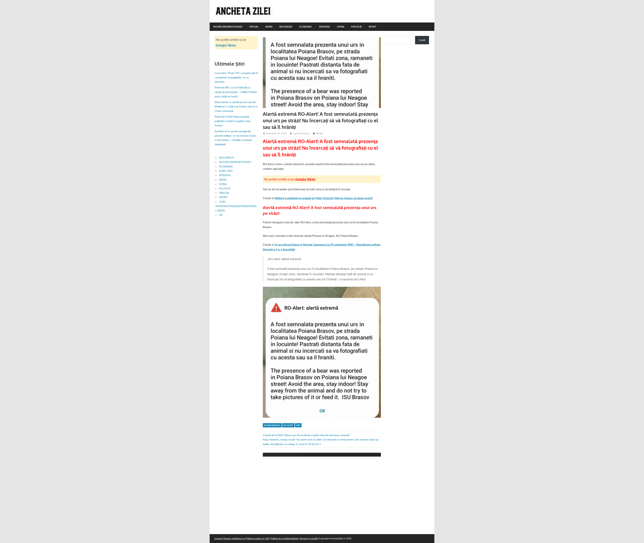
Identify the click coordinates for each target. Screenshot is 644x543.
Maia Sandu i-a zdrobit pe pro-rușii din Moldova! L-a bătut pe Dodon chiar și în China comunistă (236, 106)
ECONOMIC (305, 26)
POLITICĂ (356, 26)
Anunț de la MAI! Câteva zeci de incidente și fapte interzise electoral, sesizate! (307, 435)
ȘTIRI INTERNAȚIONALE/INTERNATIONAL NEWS (236, 206)
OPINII (340, 26)
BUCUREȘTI (285, 26)
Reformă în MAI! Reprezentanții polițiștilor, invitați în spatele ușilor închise (233, 121)
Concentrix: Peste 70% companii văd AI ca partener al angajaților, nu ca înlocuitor (236, 77)
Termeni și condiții (308, 538)
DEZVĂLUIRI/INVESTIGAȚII (227, 26)
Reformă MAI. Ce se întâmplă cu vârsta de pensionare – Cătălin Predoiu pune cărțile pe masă (236, 92)
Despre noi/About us (234, 538)
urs (298, 425)
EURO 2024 (225, 170)
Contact (218, 538)
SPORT (372, 26)
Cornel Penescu (301, 133)
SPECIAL (253, 26)
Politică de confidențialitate (284, 538)
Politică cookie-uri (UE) (258, 538)
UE (221, 214)
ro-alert (288, 425)
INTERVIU (324, 26)
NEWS (268, 26)
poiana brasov (272, 425)
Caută (422, 40)
